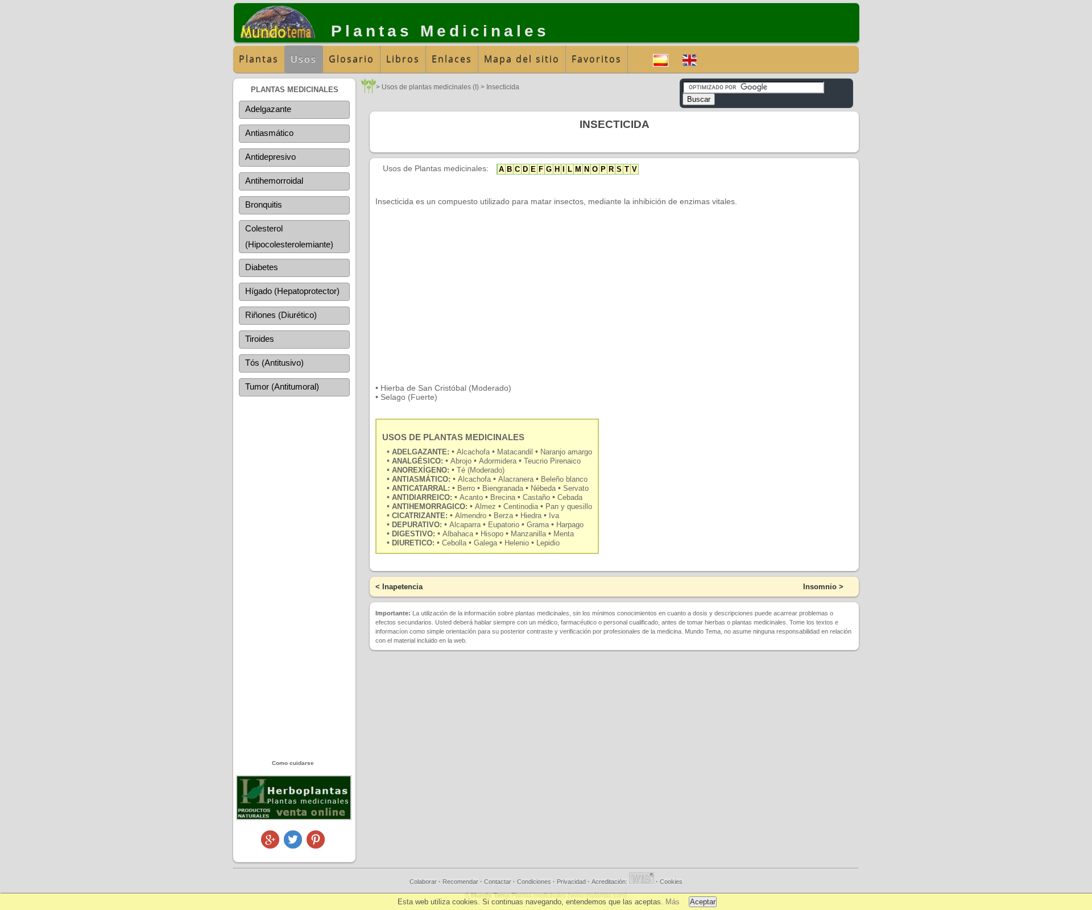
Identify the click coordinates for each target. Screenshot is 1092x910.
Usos (304, 59)
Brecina (502, 497)
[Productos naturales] (293, 818)
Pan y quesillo (568, 506)
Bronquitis (263, 204)
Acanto (472, 497)
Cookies (671, 881)
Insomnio (820, 586)
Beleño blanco (564, 479)
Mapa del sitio (522, 59)
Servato (576, 488)
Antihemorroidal (274, 180)
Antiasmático (269, 133)
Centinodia (520, 506)
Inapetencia (402, 586)
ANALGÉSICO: (417, 461)
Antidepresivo (270, 157)
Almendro (470, 515)
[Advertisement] (294, 577)
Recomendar (460, 881)
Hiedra (530, 515)
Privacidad (571, 881)
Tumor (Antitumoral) (282, 386)
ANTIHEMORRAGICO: (430, 506)
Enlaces (452, 59)
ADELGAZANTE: (420, 452)
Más (672, 901)
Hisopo (492, 534)
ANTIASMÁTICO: (421, 479)
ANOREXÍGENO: (420, 470)
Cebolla (454, 543)
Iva (554, 515)
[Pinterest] (316, 845)
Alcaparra (465, 524)
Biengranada (504, 488)
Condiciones (534, 881)
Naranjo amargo (566, 452)
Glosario (351, 59)
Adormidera (499, 461)
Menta (563, 534)
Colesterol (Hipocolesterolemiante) (289, 236)
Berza (503, 515)
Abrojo (462, 461)
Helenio (516, 543)
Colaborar (423, 881)
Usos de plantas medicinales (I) (430, 87)
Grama (538, 524)
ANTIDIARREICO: (422, 497)
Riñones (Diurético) (281, 315)
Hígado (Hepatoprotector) (292, 291)
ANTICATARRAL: (421, 488)
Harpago (570, 524)
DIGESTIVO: (413, 534)
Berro (467, 488)
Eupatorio (503, 524)
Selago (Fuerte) (408, 397)
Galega (485, 543)
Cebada (569, 497)
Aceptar (702, 901)
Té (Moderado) (480, 470)
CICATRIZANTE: (420, 515)
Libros (403, 59)
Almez (485, 506)
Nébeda (544, 488)
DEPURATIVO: (417, 524)
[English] (689, 59)
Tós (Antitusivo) (274, 362)
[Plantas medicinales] (368, 90)
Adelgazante (268, 109)
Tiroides (259, 339)
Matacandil (516, 452)
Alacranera (515, 479)
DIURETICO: (413, 543)
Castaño (536, 497)
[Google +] (270, 845)
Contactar (497, 881)
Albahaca (457, 534)
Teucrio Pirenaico (552, 461)
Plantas (259, 59)
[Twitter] (293, 845)
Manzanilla (528, 534)
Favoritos (597, 59)
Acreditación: (610, 881)
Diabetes (261, 267)
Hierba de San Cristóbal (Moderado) (445, 387)
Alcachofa (474, 452)
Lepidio (548, 543)
